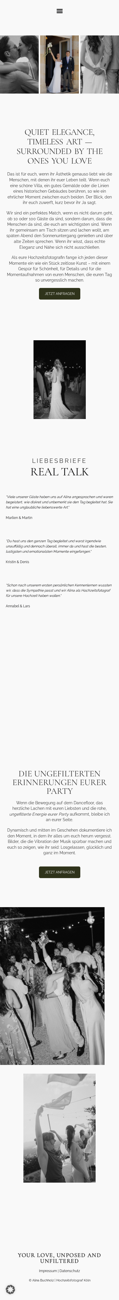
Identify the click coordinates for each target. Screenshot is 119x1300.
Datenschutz (70, 1271)
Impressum (48, 1271)
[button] (60, 11)
